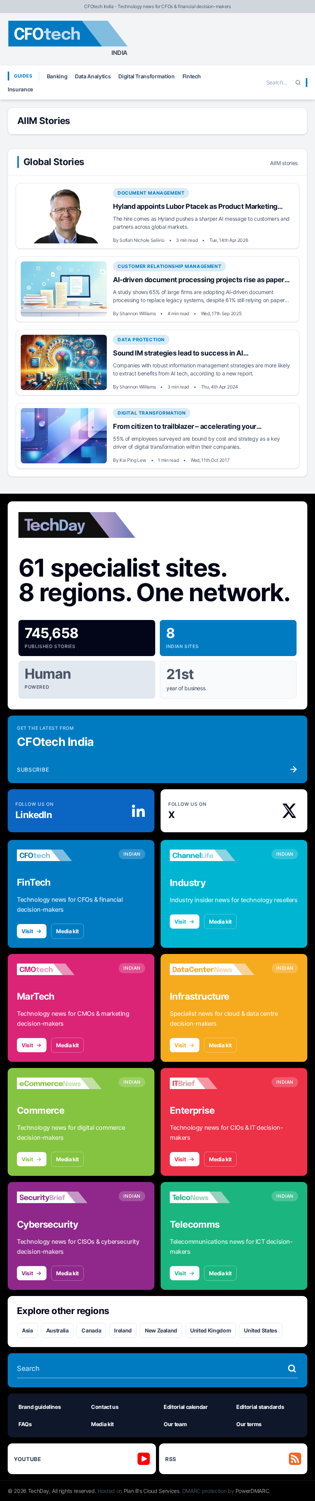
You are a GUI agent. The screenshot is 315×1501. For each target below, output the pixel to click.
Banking (57, 76)
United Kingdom (210, 1330)
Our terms (249, 1424)
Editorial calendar (186, 1406)
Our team (175, 1424)
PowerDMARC (252, 1491)
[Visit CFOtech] (59, 855)
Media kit (67, 931)
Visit (27, 931)
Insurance (20, 89)
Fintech (191, 76)
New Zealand (161, 1330)
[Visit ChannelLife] (212, 855)
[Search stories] (292, 1368)
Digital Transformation (146, 76)
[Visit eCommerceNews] (59, 1083)
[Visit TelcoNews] (212, 1197)
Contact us (105, 1406)
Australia (57, 1330)
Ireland (123, 1330)
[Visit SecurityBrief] (59, 1197)
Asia (27, 1330)
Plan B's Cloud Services (151, 1491)
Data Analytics (93, 76)
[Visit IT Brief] (212, 1083)
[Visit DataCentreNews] (212, 969)
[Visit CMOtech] (59, 969)
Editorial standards (260, 1406)
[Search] (298, 82)
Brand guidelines (39, 1406)
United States (260, 1330)
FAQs (25, 1424)
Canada (91, 1330)
